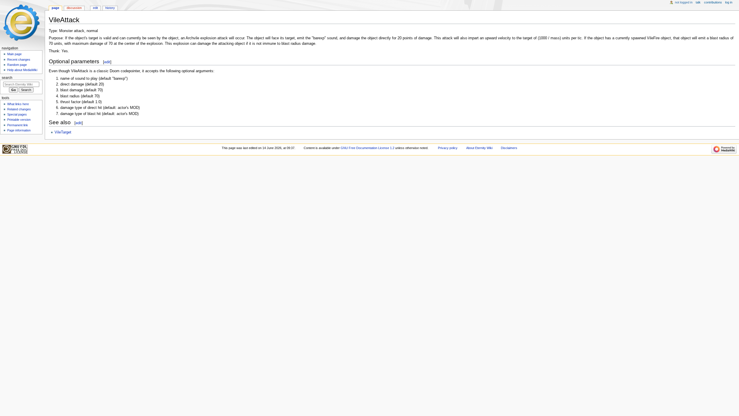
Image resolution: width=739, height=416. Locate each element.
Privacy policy (448, 148)
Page (55, 8)
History (110, 8)
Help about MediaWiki (22, 70)
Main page (14, 54)
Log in (728, 2)
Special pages (17, 114)
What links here (18, 104)
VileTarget (63, 132)
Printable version (19, 119)
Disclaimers (509, 148)
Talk (698, 2)
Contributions (713, 2)
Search (7, 77)
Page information (19, 130)
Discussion (74, 8)
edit (107, 62)
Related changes (19, 109)
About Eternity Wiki (479, 148)
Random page (17, 64)
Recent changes (18, 59)
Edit (95, 8)
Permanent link (17, 125)
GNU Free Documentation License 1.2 (367, 148)
